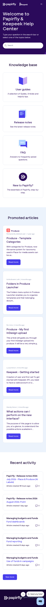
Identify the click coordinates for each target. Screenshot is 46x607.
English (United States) (31, 597)
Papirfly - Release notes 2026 (21, 476)
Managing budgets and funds (22, 518)
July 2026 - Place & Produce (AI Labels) (22, 480)
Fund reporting (14, 542)
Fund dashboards (15, 522)
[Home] (15, 4)
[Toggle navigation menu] (39, 4)
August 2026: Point (16, 502)
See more (11, 577)
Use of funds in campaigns (20, 561)
